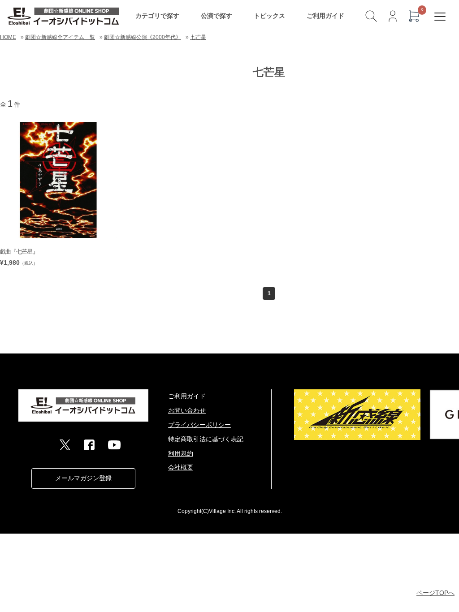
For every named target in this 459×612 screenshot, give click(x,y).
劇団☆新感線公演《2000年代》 (142, 37)
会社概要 (180, 467)
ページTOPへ (435, 592)
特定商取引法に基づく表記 (205, 439)
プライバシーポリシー (199, 424)
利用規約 (180, 453)
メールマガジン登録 (83, 478)
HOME (8, 37)
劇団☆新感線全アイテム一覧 (60, 37)
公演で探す (216, 15)
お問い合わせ (187, 410)
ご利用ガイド (325, 15)
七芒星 (198, 37)
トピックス (269, 15)
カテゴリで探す (157, 15)
